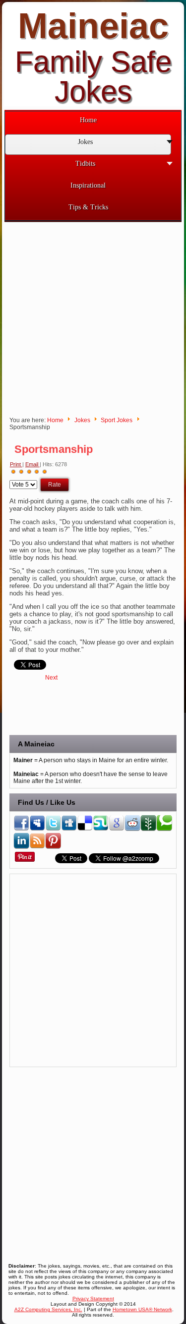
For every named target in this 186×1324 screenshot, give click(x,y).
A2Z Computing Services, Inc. (48, 1309)
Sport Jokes (116, 420)
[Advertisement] (93, 315)
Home (55, 420)
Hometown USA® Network (142, 1309)
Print (16, 464)
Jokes (82, 420)
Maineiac (93, 26)
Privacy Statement (93, 1298)
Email (32, 464)
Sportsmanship (53, 449)
